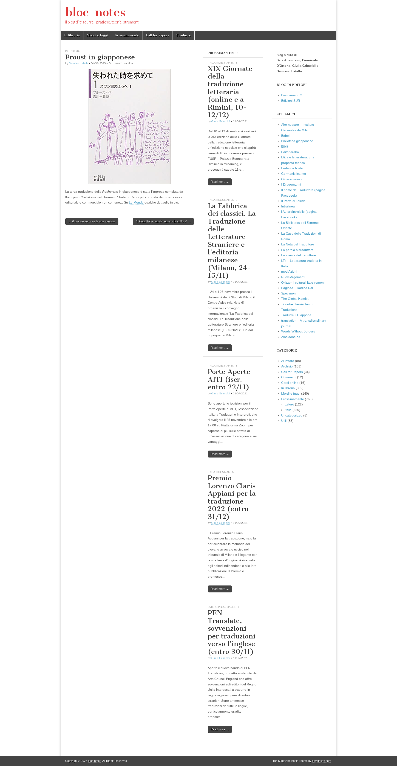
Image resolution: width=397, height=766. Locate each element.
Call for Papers (157, 35)
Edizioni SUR (290, 100)
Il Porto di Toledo (293, 201)
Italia (211, 62)
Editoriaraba (290, 152)
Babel (285, 135)
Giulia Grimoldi (220, 121)
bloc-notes (95, 12)
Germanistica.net (293, 173)
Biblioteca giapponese (297, 141)
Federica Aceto (292, 168)
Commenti (288, 377)
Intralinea (288, 206)
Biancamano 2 (291, 95)
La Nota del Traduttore (297, 244)
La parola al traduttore (297, 250)
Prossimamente (127, 35)
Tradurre (183, 35)
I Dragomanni (291, 184)
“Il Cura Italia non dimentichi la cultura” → (163, 221)
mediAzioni (289, 271)
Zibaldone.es (290, 337)
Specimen (288, 293)
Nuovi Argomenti (293, 277)
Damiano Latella (78, 63)
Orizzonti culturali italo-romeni (302, 282)
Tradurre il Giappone (296, 315)
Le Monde (136, 202)
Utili (283, 420)
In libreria (72, 35)
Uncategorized (291, 415)
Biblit (284, 146)
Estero (212, 606)
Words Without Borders (298, 331)
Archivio (287, 366)
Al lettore (287, 361)
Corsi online (289, 382)
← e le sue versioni (91, 221)
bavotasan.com (321, 761)
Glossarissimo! (292, 179)
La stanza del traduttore (298, 255)
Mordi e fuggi (97, 35)
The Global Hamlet (295, 298)
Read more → (220, 181)
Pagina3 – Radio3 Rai (297, 288)
